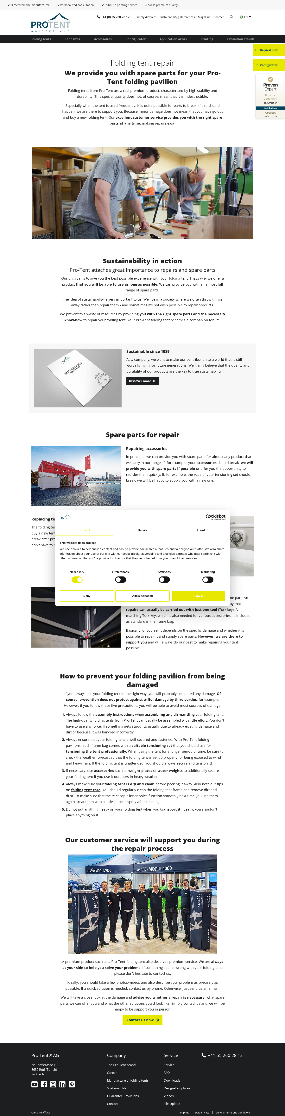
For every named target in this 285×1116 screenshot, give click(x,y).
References (187, 17)
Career (112, 1073)
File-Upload (172, 1104)
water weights (170, 770)
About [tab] (200, 530)
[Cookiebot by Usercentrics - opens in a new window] (208, 517)
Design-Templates (177, 1088)
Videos (169, 1096)
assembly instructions (114, 714)
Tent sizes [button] (72, 39)
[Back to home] (50, 22)
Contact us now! (141, 1019)
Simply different (146, 17)
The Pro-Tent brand (121, 1065)
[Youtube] (34, 1086)
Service (169, 1065)
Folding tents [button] (41, 39)
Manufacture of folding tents (128, 1080)
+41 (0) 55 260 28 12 (115, 17)
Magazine (204, 17)
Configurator (136, 39)
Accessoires (103, 39)
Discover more (140, 381)
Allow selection (142, 595)
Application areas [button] (173, 39)
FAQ (167, 1073)
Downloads (172, 1080)
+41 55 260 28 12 (225, 1055)
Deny (86, 595)
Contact (219, 17)
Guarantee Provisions (123, 1096)
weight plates (140, 770)
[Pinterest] (72, 1086)
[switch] (120, 580)
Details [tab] (142, 530)
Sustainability (168, 17)
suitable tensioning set (152, 745)
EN (246, 17)
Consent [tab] (84, 530)
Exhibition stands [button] (240, 39)
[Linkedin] (62, 1086)
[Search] (231, 17)
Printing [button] (207, 39)
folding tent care (85, 789)
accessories (207, 462)
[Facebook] (44, 1086)
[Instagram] (53, 1086)
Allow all (198, 595)
